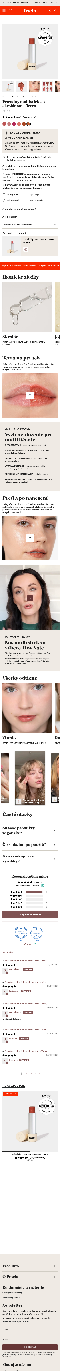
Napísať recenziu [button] (30, 914)
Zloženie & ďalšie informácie (17, 224)
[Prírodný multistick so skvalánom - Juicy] (19, 124)
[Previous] (3, 2)
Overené (28, 943)
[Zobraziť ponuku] (4, 10)
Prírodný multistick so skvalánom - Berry (25, 1003)
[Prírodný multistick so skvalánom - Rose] (9, 124)
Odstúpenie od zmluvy (12, 1292)
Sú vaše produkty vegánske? (18, 830)
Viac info (10, 1266)
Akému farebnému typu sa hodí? (19, 209)
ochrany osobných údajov (15, 1321)
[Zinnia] (27, 708)
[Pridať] (25, 249)
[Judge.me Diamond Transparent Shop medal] (36, 933)
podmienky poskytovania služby (39, 1354)
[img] (9, 965)
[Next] (56, 2)
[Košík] (55, 10)
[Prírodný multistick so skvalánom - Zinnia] (4, 124)
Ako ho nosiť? (9, 216)
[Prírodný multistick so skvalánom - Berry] (14, 124)
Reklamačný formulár (11, 1297)
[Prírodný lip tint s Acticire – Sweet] (11, 246)
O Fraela (10, 1277)
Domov (5, 97)
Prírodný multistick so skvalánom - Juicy (25, 982)
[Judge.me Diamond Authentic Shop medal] (21, 933)
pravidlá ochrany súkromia (13, 1354)
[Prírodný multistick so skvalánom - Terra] (29, 124)
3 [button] (31, 1073)
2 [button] (26, 1073)
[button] (9, 117)
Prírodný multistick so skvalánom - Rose (25, 960)
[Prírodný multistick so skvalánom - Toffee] (24, 124)
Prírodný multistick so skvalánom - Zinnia (26, 1051)
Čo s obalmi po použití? (24, 844)
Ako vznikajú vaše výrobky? (19, 858)
